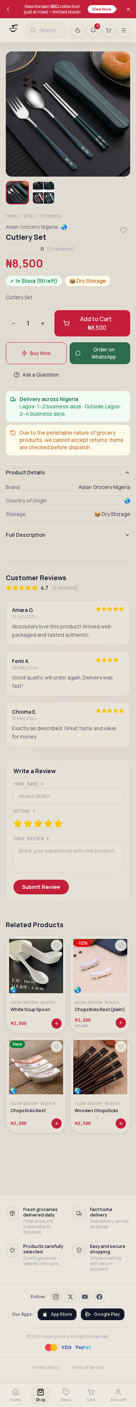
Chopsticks (51, 216)
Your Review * (31, 839)
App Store (61, 1314)
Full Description (25, 534)
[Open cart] (108, 30)
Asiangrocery (55, 1336)
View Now (101, 9)
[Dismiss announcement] (128, 9)
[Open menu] (123, 30)
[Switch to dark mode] (78, 30)
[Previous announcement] (8, 9)
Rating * (24, 811)
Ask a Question (40, 374)
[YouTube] (85, 1297)
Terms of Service (87, 1368)
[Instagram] (56, 1297)
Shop (29, 216)
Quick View (39, 978)
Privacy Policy (46, 1368)
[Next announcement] (116, 9)
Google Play (107, 1314)
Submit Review (41, 886)
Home (11, 216)
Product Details (25, 472)
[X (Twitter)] (70, 1297)
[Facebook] (99, 1297)
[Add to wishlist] (56, 945)
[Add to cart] (56, 1023)
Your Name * (28, 784)
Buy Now (40, 353)
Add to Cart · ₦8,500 (97, 323)
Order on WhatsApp (103, 353)
